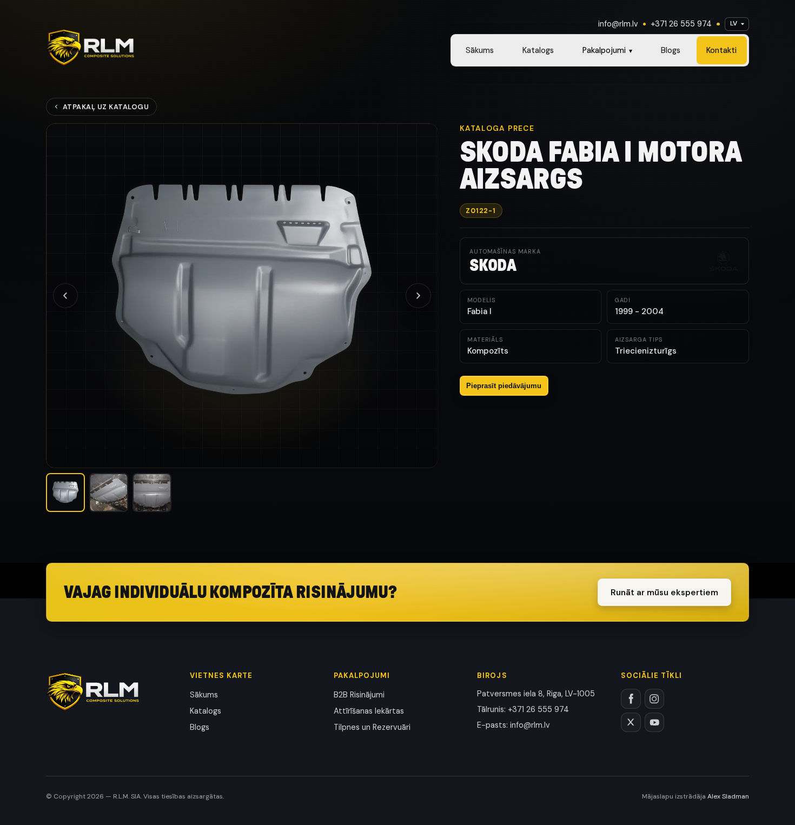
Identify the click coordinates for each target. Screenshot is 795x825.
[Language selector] (737, 24)
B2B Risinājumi (359, 695)
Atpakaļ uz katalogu (106, 106)
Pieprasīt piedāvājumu (503, 386)
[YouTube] (655, 723)
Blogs (670, 50)
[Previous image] (65, 295)
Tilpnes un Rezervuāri (372, 727)
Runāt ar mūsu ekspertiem (664, 592)
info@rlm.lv (618, 24)
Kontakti (721, 50)
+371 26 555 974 (681, 24)
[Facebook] (631, 699)
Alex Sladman (728, 796)
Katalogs (538, 50)
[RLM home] (90, 47)
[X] (631, 723)
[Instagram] (655, 699)
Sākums (480, 50)
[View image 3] (151, 492)
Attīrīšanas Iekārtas (369, 711)
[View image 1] (65, 492)
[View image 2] (108, 492)
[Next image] (418, 295)
